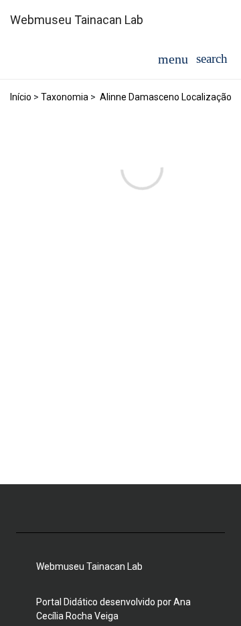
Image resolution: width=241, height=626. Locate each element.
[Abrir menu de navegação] (173, 59)
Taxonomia (64, 97)
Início (20, 97)
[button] (212, 58)
